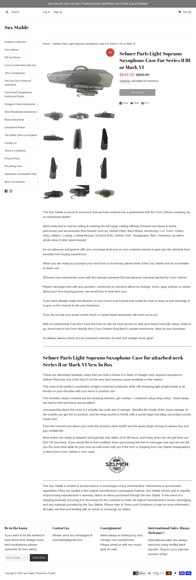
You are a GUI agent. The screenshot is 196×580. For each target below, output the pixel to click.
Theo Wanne (12, 49)
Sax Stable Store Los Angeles (21, 135)
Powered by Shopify (45, 573)
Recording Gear (13, 166)
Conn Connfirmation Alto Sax (20, 65)
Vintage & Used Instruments (21, 104)
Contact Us (11, 143)
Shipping (124, 81)
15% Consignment (15, 73)
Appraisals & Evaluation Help (21, 174)
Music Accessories (21, 182)
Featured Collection (15, 42)
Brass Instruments (21, 119)
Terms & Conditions (15, 150)
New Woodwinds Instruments (21, 112)
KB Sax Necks (12, 57)
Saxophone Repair (15, 127)
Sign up (57, 12)
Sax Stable (17, 27)
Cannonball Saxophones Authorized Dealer (18, 94)
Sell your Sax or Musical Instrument (18, 82)
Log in (46, 12)
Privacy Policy (12, 158)
